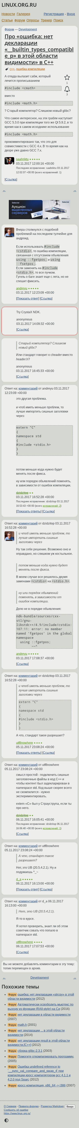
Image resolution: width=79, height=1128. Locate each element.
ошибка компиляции (30, 69)
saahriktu (22, 159)
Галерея (23, 14)
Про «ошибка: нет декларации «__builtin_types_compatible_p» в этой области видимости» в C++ (39, 49)
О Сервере (10, 1106)
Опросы (32, 20)
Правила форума (29, 1106)
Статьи (7, 20)
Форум (19, 20)
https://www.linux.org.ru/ (17, 1113)
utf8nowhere (24, 742)
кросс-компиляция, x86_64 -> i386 (42, 1085)
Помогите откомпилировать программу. (46, 1056)
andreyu (21, 288)
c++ (12, 69)
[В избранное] (67, 77)
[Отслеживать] (67, 89)
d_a (18, 879)
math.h (22, 1024)
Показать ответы (29, 511)
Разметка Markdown (52, 1106)
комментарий (28, 388)
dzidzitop (22, 492)
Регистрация (54, 14)
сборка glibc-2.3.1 (30, 1050)
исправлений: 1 (52, 828)
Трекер (46, 20)
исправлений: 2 (52, 505)
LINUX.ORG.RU (19, 5)
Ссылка (10, 179)
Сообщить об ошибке (16, 1109)
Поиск (58, 20)
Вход (71, 14)
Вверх (70, 1106)
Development (28, 29)
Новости (8, 14)
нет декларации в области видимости (44, 1014)
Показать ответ (27, 298)
